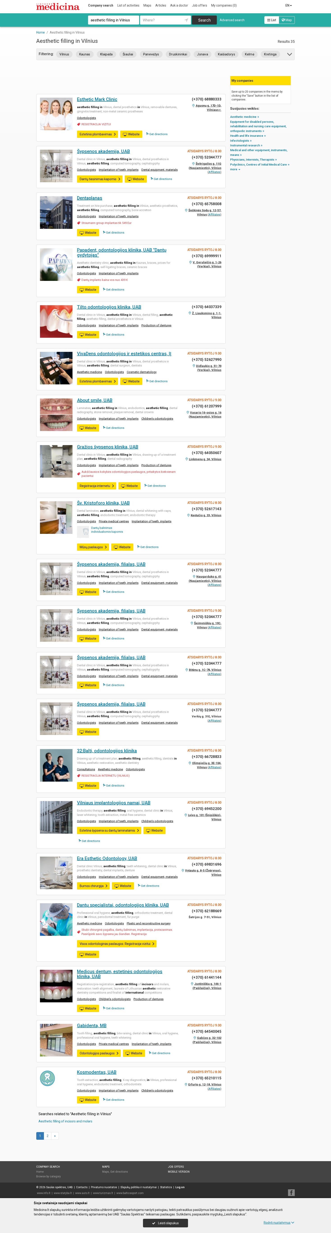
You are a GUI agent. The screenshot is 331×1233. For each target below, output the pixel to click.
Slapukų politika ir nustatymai (138, 1187)
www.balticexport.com (130, 1193)
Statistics (166, 1187)
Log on (179, 1187)
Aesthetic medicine (89, 372)
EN (288, 5)
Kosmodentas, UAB (96, 1072)
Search (204, 20)
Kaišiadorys (226, 54)
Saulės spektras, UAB (59, 1187)
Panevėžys (151, 54)
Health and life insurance (246, 135)
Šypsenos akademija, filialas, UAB (111, 564)
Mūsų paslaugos (91, 547)
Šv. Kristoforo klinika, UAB (103, 503)
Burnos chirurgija (92, 886)
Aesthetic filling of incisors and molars (65, 1121)
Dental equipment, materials (159, 169)
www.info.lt (43, 1193)
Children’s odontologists (157, 418)
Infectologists (239, 140)
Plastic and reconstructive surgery (148, 923)
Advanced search (232, 20)
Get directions (158, 134)
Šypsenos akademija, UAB (103, 151)
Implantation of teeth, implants (118, 169)
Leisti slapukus (168, 1223)
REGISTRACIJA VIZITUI (96, 124)
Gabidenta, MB (92, 1025)
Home (40, 1171)
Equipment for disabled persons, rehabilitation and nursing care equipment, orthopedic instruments (258, 126)
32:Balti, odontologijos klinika (107, 750)
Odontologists (86, 118)
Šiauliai (128, 54)
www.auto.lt (82, 1193)
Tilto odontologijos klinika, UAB (109, 307)
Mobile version (179, 1171)
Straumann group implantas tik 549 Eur (106, 223)
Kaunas (84, 54)
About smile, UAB (94, 400)
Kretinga (270, 54)
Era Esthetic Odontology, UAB (107, 858)
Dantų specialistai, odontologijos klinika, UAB (123, 905)
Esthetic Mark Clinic (97, 99)
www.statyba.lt (63, 1193)
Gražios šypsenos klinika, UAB (107, 447)
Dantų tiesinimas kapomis (98, 179)
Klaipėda (106, 54)
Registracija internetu (95, 486)
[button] (290, 55)
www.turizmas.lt (103, 1193)
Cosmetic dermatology (141, 372)
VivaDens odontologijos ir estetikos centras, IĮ (124, 353)
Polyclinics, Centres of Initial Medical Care (258, 164)
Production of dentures (156, 325)
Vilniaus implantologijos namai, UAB (113, 802)
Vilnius (64, 54)
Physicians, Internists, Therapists (252, 159)
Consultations (86, 769)
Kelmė (249, 54)
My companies (224, 5)
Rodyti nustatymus (277, 1222)
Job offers (199, 5)
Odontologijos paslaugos (97, 1053)
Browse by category (48, 1176)
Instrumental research (245, 145)
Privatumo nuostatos (104, 1187)
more (233, 169)
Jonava (202, 54)
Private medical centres (114, 521)
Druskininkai (178, 54)
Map (288, 20)
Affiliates (214, 172)
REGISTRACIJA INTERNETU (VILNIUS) (106, 775)
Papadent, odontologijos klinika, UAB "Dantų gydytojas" (121, 252)
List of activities (128, 5)
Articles (160, 5)
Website (134, 134)
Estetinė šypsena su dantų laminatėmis (107, 830)
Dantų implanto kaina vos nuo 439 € (105, 280)
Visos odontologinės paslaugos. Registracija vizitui (115, 944)
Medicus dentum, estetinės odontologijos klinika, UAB (119, 974)
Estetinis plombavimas (96, 134)
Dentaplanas (89, 198)
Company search (100, 5)
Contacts (82, 1187)
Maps (147, 5)
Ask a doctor (179, 5)
